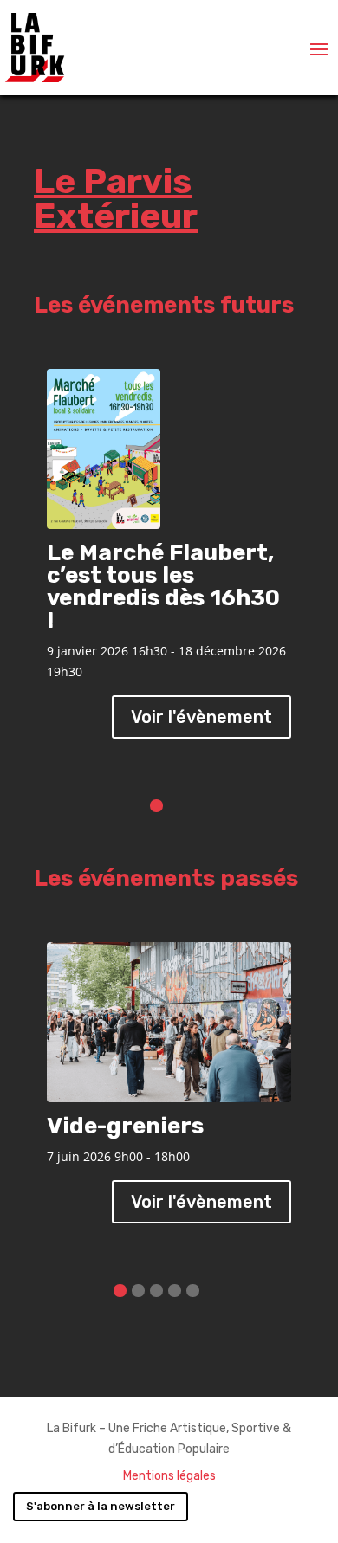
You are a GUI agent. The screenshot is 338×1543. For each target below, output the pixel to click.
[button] (156, 805)
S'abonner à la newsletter (100, 1506)
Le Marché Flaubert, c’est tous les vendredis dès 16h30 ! (163, 586)
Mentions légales (169, 1476)
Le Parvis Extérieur (116, 198)
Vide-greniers (125, 1126)
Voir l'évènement (201, 717)
